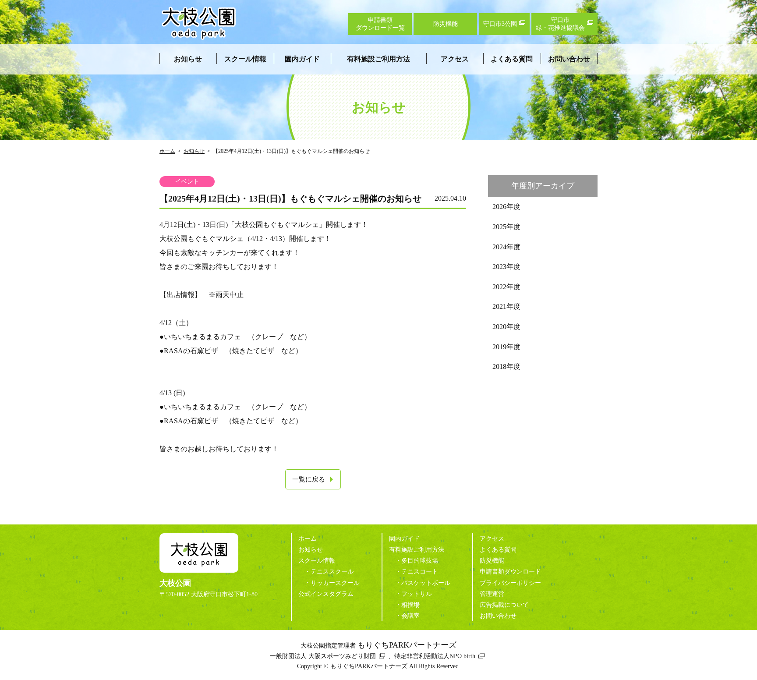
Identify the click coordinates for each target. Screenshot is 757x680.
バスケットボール (425, 583)
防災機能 (492, 560)
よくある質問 (512, 59)
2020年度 (506, 326)
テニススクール (332, 571)
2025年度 (506, 226)
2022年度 (506, 286)
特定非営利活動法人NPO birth (434, 656)
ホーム (167, 151)
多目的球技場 (419, 560)
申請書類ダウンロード (510, 571)
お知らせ (188, 59)
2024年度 (506, 247)
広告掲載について (504, 605)
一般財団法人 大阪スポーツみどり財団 (323, 656)
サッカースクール (335, 583)
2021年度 (506, 306)
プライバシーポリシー (510, 583)
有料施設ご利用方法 (378, 59)
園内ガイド (302, 59)
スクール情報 (245, 59)
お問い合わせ (569, 59)
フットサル (416, 594)
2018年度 (506, 366)
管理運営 (492, 594)
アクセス (455, 59)
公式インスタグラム (326, 594)
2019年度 (506, 347)
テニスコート (419, 571)
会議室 (410, 616)
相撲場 (410, 605)
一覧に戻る (308, 479)
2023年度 (506, 266)
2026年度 (506, 206)
